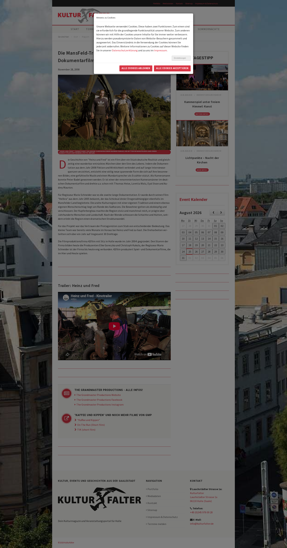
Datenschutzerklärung (125, 50)
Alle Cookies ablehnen (136, 68)
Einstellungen (180, 58)
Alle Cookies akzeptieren (172, 68)
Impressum (160, 50)
